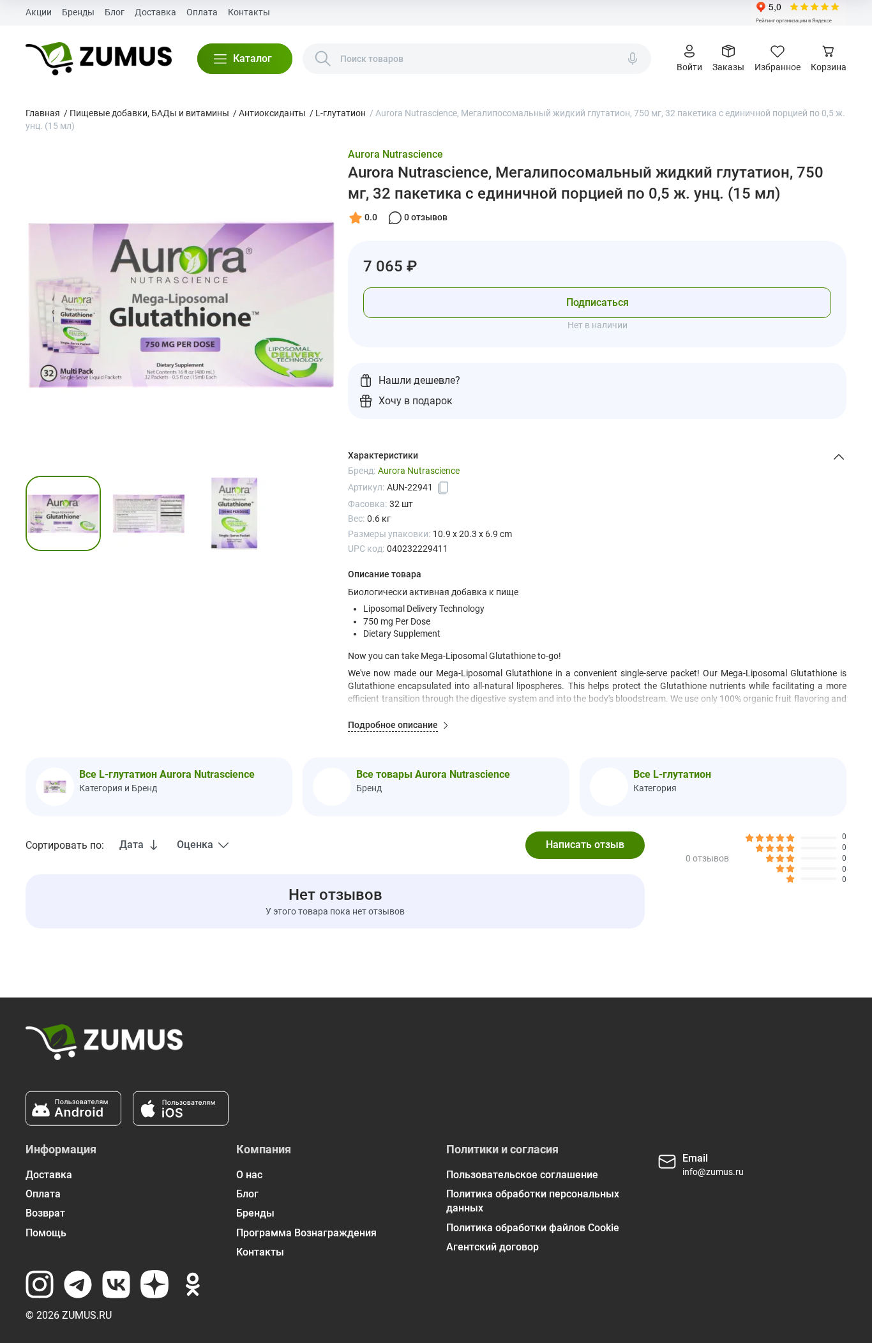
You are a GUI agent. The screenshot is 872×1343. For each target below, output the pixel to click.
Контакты (249, 12)
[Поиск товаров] (323, 59)
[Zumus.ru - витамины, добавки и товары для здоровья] (99, 58)
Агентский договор (492, 1247)
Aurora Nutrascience (395, 154)
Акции (39, 12)
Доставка (155, 12)
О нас (249, 1175)
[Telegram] (78, 1284)
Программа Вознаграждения (306, 1233)
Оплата (202, 12)
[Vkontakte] (116, 1284)
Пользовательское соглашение (522, 1175)
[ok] (193, 1284)
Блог (114, 12)
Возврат (45, 1213)
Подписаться (597, 302)
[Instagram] (40, 1284)
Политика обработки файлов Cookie (532, 1228)
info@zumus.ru (713, 1172)
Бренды (78, 12)
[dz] (154, 1284)
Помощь (46, 1233)
